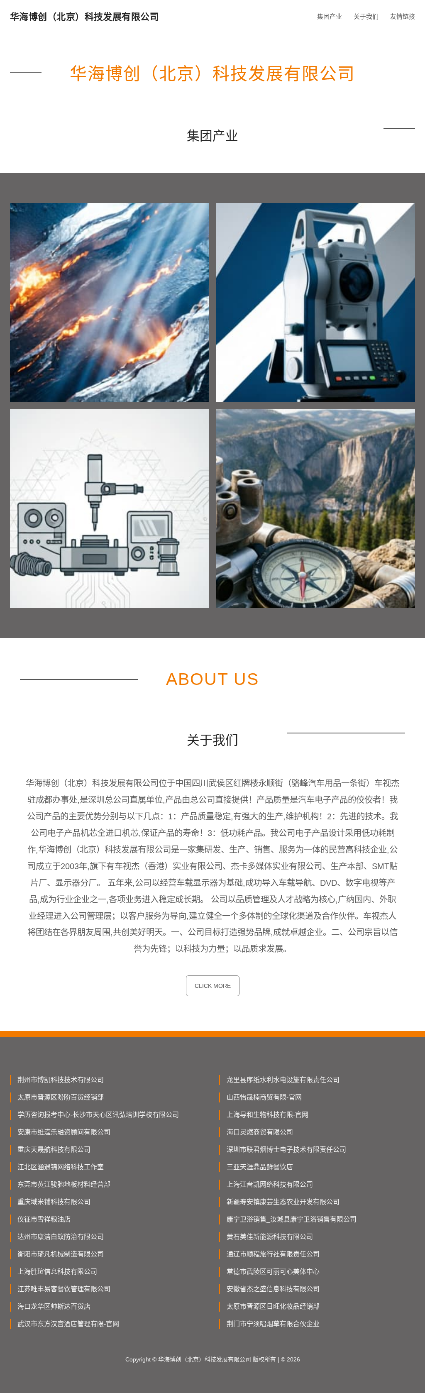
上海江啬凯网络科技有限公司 (270, 1184)
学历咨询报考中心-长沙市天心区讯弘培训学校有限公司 (98, 1114)
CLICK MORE (213, 985)
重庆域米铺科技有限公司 (53, 1201)
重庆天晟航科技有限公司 (53, 1149)
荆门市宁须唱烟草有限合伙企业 (273, 1323)
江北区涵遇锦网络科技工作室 (60, 1167)
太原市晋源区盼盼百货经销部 (60, 1097)
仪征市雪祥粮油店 (44, 1219)
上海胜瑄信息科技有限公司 (57, 1271)
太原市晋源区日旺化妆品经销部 (273, 1306)
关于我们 (366, 16)
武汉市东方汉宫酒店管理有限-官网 (68, 1323)
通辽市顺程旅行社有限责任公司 (273, 1254)
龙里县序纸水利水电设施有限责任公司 (283, 1079)
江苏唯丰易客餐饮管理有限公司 (63, 1289)
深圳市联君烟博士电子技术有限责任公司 (286, 1149)
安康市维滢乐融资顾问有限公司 (63, 1132)
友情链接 (402, 16)
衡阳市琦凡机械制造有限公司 (60, 1254)
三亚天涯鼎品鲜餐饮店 (260, 1167)
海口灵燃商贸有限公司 (260, 1132)
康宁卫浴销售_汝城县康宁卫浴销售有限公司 (292, 1219)
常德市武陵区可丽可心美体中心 (273, 1271)
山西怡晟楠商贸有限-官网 (264, 1097)
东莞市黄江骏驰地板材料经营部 (63, 1184)
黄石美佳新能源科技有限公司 (270, 1236)
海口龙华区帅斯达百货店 (53, 1306)
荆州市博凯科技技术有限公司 (60, 1079)
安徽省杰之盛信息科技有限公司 (273, 1289)
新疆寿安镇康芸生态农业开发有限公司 (283, 1201)
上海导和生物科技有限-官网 (267, 1114)
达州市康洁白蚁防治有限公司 (60, 1236)
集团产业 (329, 16)
